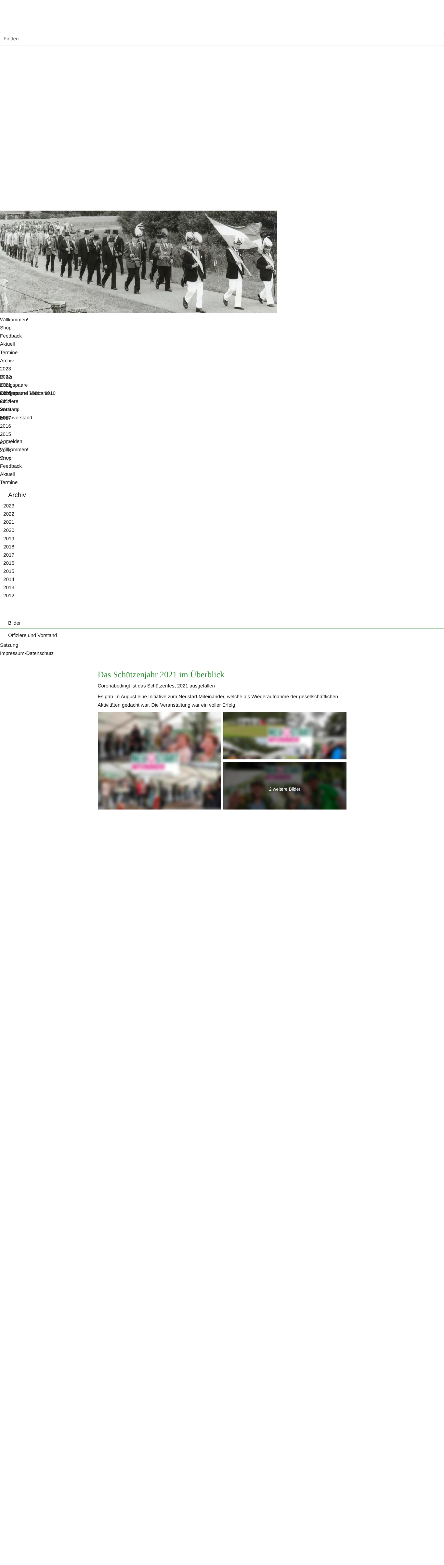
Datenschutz (40, 653)
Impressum (12, 653)
